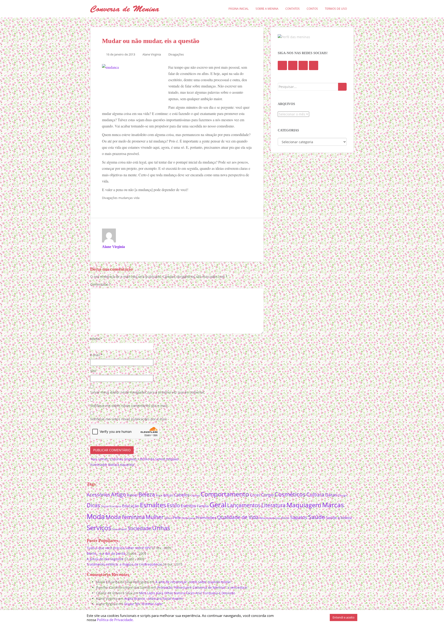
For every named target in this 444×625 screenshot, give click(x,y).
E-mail (96, 355)
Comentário (100, 284)
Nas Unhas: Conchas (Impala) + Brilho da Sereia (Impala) (134, 459)
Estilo (173, 505)
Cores (255, 495)
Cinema (195, 495)
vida (136, 198)
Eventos (188, 505)
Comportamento (224, 494)
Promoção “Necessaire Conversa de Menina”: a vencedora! (202, 587)
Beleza (147, 494)
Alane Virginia (151, 54)
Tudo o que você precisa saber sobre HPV (119, 548)
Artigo (118, 494)
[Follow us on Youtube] (303, 65)
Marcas (333, 504)
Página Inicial (238, 9)
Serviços (99, 527)
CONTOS (312, 9)
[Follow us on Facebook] (282, 65)
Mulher (154, 517)
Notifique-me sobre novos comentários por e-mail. (129, 405)
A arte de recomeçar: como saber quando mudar (193, 582)
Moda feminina (125, 517)
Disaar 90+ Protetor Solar (143, 604)
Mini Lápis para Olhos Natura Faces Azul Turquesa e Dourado (187, 593)
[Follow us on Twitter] (292, 65)
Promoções (206, 517)
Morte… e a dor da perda (106, 553)
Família (203, 506)
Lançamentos (243, 505)
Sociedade (139, 528)
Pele (177, 517)
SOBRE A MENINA (267, 9)
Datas (331, 495)
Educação (130, 505)
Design (342, 495)
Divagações (176, 54)
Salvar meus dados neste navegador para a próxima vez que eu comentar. (147, 392)
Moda (96, 516)
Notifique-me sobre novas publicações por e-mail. (128, 419)
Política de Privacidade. (115, 619)
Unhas (161, 528)
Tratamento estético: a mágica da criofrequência (124, 564)
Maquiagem (304, 505)
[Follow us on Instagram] (313, 65)
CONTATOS (292, 9)
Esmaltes (153, 505)
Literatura (273, 505)
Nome (96, 339)
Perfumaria (188, 518)
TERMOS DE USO (336, 9)
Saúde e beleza (339, 517)
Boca (159, 495)
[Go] (342, 87)
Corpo (267, 495)
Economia (115, 506)
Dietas (104, 506)
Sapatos (298, 517)
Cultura (315, 494)
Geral (218, 504)
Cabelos (182, 495)
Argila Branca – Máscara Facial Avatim (153, 598)
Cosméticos (289, 494)
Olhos (168, 518)
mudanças (125, 198)
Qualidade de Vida (238, 517)
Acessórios (98, 494)
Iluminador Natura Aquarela (112, 464)
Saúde (316, 517)
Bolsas (168, 495)
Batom (132, 495)
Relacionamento (269, 518)
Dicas (93, 505)
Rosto (285, 518)
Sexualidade (119, 529)
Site (93, 371)
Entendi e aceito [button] (344, 617)
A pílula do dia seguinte (105, 559)
